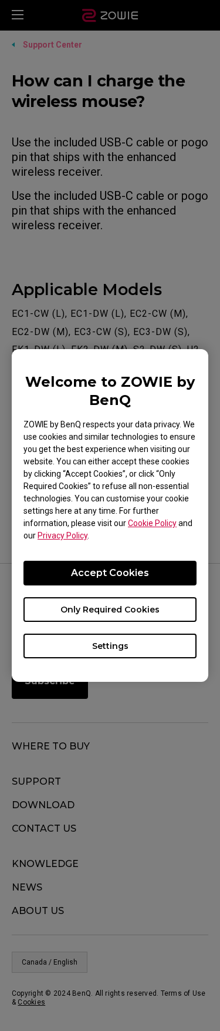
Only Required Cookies (110, 609)
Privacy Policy (62, 535)
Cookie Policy (152, 523)
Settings (110, 646)
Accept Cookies (110, 572)
